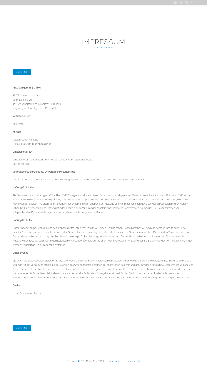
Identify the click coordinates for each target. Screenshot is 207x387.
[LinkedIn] (181, 2)
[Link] (28, 16)
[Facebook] (175, 2)
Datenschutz (133, 361)
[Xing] (191, 2)
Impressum (114, 361)
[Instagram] (186, 2)
